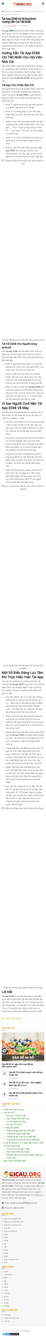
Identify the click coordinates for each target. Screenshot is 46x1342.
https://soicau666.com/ (12, 1219)
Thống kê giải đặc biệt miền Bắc (20, 1130)
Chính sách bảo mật (11, 1318)
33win (6, 1271)
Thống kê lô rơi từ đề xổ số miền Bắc (23, 1139)
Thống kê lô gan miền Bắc (18, 1133)
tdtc (5, 1281)
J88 (5, 1247)
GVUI (6, 1290)
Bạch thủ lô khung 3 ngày (18, 1152)
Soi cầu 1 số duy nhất (16, 1115)
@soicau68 (19, 1208)
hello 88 (7, 1228)
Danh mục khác (17, 11)
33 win (6, 1300)
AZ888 (3, 1340)
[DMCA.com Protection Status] (10, 1334)
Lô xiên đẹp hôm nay (15, 1121)
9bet (5, 1262)
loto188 (6, 1306)
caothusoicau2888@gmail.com (23, 1203)
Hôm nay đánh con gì (14, 1109)
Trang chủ (7, 11)
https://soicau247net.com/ (13, 1222)
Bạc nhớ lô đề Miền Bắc (15, 1161)
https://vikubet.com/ (11, 1259)
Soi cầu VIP (9, 1112)
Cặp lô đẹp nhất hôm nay (17, 1118)
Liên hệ (6, 1321)
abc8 (6, 1256)
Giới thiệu (7, 1315)
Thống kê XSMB (11, 1127)
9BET (6, 1278)
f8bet (6, 1284)
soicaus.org (26, 1331)
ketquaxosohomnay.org (12, 1225)
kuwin (6, 1297)
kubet (6, 1250)
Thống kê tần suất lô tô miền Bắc (21, 1136)
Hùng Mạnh (12, 26)
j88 (5, 1244)
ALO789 (7, 1293)
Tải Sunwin (8, 1274)
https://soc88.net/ (10, 1231)
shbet (6, 1234)
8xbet (6, 1237)
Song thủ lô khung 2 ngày (18, 1149)
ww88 (6, 1303)
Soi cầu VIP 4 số (14, 1124)
